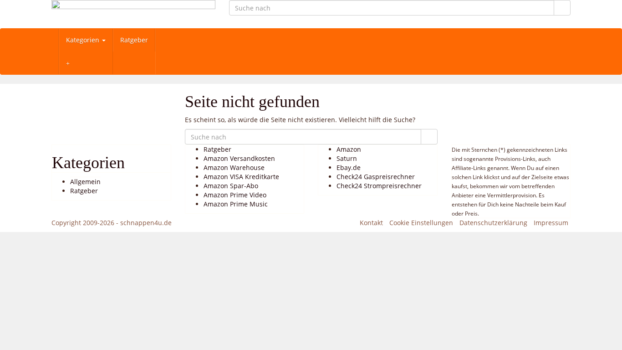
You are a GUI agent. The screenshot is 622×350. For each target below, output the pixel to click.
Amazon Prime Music (236, 204)
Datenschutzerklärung (493, 222)
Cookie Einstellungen (421, 222)
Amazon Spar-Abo (231, 185)
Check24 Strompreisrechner (379, 185)
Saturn (346, 158)
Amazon (348, 149)
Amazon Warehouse (234, 167)
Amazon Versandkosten (239, 158)
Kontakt (371, 222)
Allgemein (85, 181)
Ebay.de (348, 167)
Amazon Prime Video (235, 194)
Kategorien (83, 40)
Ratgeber (134, 40)
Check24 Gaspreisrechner (375, 176)
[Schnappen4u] (133, 14)
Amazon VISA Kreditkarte (241, 176)
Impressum (551, 222)
